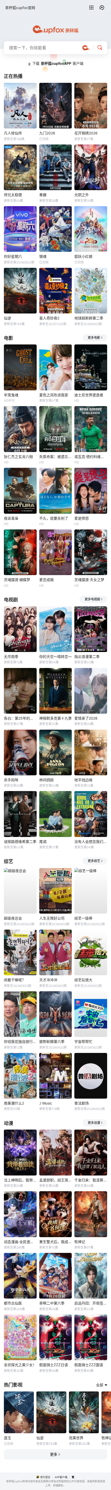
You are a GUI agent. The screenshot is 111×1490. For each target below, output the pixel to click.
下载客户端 (57, 63)
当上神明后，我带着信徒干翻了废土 (20, 1180)
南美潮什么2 (14, 1103)
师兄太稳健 (13, 194)
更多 (53, 1454)
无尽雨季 (11, 656)
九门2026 (47, 133)
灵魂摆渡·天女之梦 (89, 579)
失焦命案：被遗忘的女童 (55, 456)
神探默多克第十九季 (55, 718)
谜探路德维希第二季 (20, 841)
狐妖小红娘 (83, 256)
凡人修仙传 (13, 133)
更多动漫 (94, 1123)
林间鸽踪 (46, 780)
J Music (45, 1103)
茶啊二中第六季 (52, 1303)
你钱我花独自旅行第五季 (20, 1041)
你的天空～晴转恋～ (55, 656)
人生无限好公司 (52, 918)
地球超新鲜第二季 (88, 318)
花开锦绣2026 (86, 133)
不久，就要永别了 (53, 518)
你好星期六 (13, 256)
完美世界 (76, 1438)
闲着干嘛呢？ (15, 980)
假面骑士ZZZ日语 (53, 1365)
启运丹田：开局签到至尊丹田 (90, 1303)
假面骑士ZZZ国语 (88, 1365)
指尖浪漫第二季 (87, 656)
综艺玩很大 (83, 980)
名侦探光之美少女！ (20, 1365)
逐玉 (7, 1438)
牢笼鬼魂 (11, 395)
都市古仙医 (13, 1303)
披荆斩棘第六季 (52, 1041)
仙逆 (7, 318)
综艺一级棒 (83, 918)
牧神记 (79, 1241)
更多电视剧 (92, 599)
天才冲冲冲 (48, 980)
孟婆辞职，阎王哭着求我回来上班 (55, 1180)
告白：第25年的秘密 (20, 718)
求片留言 (45, 1477)
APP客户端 (61, 1477)
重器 (42, 194)
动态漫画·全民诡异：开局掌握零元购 (20, 1241)
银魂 (42, 256)
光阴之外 (81, 194)
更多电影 (94, 338)
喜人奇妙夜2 (49, 318)
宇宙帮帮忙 (83, 1041)
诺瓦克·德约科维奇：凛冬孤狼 (90, 456)
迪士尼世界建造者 (88, 395)
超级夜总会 (13, 918)
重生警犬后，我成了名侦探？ (55, 1241)
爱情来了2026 (86, 718)
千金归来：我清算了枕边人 (90, 1180)
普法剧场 (81, 1103)
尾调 (42, 841)
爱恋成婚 (46, 579)
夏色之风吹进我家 (53, 395)
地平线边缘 (83, 780)
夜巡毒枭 (11, 518)
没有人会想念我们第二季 (90, 841)
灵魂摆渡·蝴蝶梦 (17, 579)
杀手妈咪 (11, 780)
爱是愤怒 (81, 518)
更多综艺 (94, 861)
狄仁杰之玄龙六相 (18, 456)
